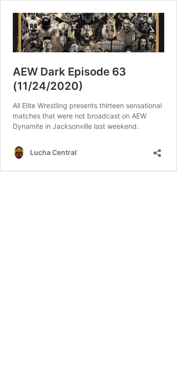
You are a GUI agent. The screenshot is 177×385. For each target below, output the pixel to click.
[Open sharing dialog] (157, 149)
